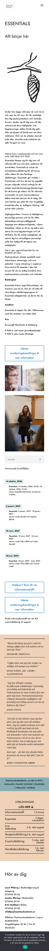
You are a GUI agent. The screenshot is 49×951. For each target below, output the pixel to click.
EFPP (40, 780)
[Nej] (45, 941)
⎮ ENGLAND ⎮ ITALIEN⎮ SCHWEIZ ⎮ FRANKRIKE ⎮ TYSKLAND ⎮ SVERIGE (24, 784)
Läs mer (24, 807)
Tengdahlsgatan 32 (14, 924)
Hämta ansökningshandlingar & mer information (24, 353)
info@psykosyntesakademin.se (20, 911)
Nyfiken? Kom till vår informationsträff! (24, 587)
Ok (25, 947)
